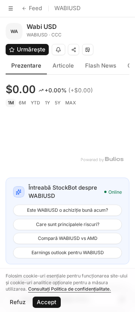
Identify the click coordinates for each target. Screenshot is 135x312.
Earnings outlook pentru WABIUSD (68, 252)
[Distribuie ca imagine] (87, 49)
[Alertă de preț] (58, 49)
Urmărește (31, 49)
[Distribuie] (73, 49)
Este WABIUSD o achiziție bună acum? (67, 210)
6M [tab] (22, 103)
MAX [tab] (70, 103)
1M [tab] (11, 103)
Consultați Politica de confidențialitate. (69, 289)
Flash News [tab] (100, 65)
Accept (46, 302)
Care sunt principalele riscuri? (67, 224)
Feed (35, 8)
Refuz (18, 302)
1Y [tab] (47, 103)
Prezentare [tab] (26, 65)
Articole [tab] (63, 65)
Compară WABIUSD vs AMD (68, 238)
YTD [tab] (35, 103)
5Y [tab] (57, 103)
